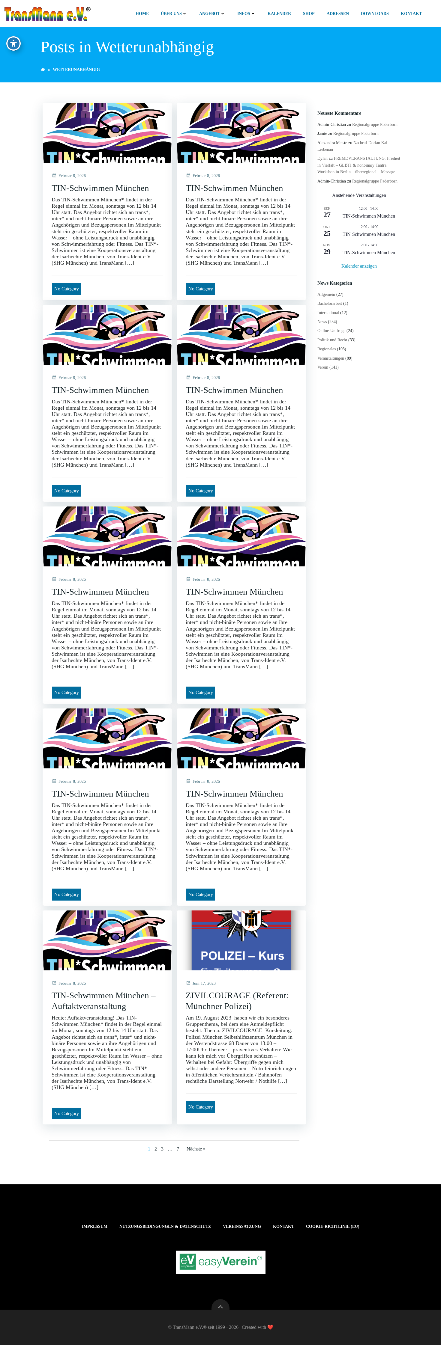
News (322, 321)
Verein (322, 367)
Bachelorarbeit (329, 303)
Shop (309, 13)
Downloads (375, 13)
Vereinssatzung (242, 1226)
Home (142, 13)
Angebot (209, 13)
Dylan (322, 158)
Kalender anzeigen (359, 266)
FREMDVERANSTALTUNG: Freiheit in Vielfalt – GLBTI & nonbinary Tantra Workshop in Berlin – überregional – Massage (358, 165)
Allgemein (326, 294)
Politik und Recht (332, 340)
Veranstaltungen (330, 358)
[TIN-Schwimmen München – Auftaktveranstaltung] (107, 939)
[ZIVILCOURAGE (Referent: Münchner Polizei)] (241, 939)
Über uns (171, 13)
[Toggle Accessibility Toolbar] (13, 43)
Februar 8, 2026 (72, 176)
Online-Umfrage (331, 330)
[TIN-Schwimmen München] (107, 132)
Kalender (279, 13)
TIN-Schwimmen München (369, 215)
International (328, 312)
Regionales (326, 349)
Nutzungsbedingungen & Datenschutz (165, 1226)
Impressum (94, 1226)
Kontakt (411, 13)
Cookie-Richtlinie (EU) (332, 1226)
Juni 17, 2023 (204, 983)
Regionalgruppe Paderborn (375, 124)
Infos (243, 13)
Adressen (338, 13)
